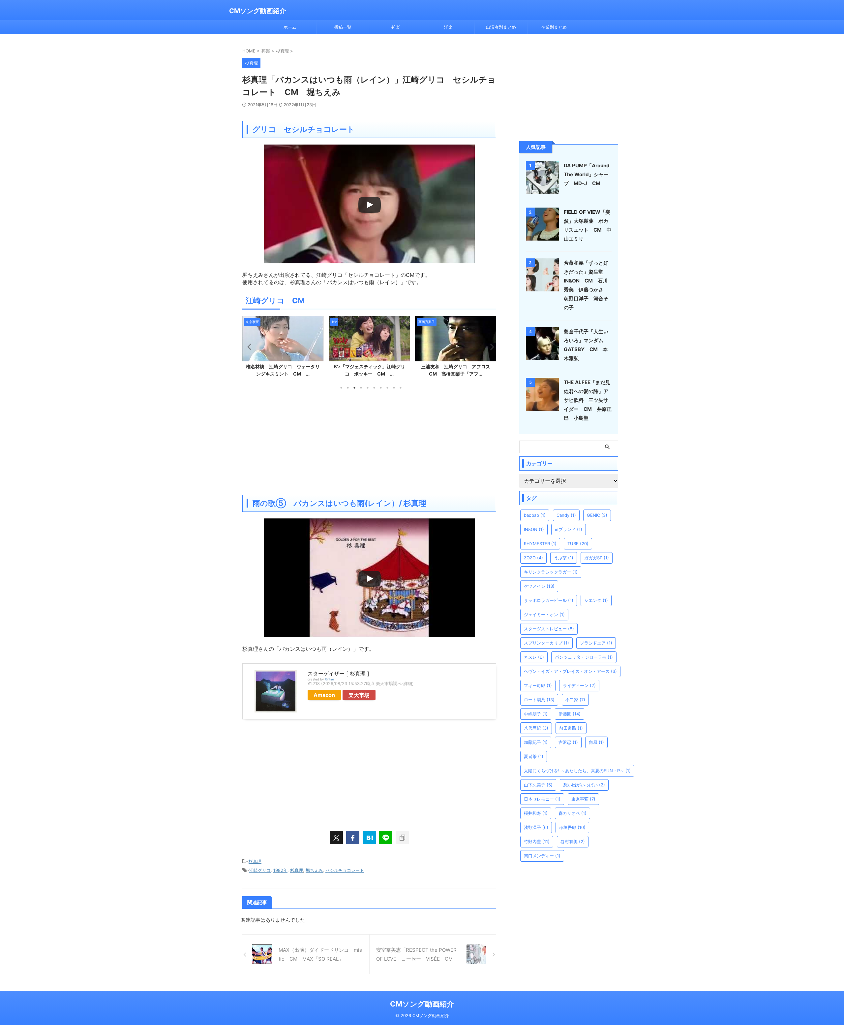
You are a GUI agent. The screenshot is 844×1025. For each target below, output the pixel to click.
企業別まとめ (554, 27)
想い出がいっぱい (584, 784)
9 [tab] (394, 387)
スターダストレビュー (549, 628)
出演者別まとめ (501, 27)
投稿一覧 (342, 27)
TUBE (577, 543)
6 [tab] (374, 387)
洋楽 (448, 27)
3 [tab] (354, 387)
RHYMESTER (540, 543)
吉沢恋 (568, 742)
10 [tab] (400, 387)
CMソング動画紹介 (257, 11)
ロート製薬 (539, 699)
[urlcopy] (402, 837)
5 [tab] (367, 387)
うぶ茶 (563, 557)
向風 (596, 742)
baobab (535, 515)
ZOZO (533, 557)
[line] (385, 837)
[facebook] (352, 837)
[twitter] (336, 837)
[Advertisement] (369, 442)
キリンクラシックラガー (551, 572)
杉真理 (255, 861)
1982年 (280, 870)
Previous (248, 347)
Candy (566, 515)
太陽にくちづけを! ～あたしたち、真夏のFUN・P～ (577, 770)
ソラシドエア (596, 642)
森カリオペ (572, 813)
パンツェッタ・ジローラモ (584, 657)
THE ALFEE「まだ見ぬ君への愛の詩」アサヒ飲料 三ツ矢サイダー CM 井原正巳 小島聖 (588, 400)
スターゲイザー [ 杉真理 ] (338, 673)
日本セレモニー (542, 799)
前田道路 (571, 728)
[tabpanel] (282, 348)
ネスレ (534, 657)
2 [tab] (348, 387)
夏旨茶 (533, 756)
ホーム (290, 27)
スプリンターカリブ (546, 642)
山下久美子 (538, 784)
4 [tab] (361, 387)
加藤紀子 (536, 742)
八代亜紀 (536, 728)
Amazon (324, 695)
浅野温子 (536, 827)
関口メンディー (542, 855)
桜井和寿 (536, 813)
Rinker (329, 679)
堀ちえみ (314, 870)
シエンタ (596, 600)
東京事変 (583, 799)
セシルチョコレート (344, 870)
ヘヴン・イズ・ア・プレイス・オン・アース (570, 671)
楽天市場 (359, 695)
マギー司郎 (538, 685)
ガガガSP (596, 557)
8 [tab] (387, 387)
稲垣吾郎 (572, 827)
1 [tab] (341, 387)
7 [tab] (380, 387)
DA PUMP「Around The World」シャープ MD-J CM (587, 174)
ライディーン (579, 685)
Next (490, 347)
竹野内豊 (537, 841)
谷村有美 (572, 841)
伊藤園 (569, 713)
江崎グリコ (260, 870)
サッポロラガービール (548, 600)
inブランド (568, 529)
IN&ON (534, 529)
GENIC (597, 515)
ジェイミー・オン (544, 614)
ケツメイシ (539, 586)
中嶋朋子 (536, 713)
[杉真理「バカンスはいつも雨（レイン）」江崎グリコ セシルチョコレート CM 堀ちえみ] (369, 837)
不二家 (575, 699)
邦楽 (395, 27)
